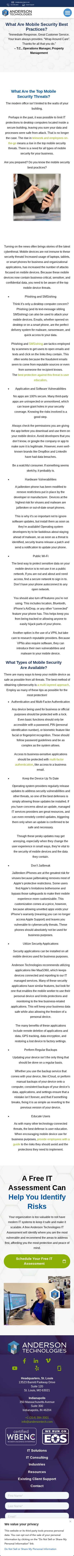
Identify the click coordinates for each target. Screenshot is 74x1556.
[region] (37, 1537)
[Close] (70, 1521)
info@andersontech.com (37, 1421)
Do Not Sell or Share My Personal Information (30, 1549)
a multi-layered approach (53, 684)
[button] (67, 12)
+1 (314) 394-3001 (37, 1417)
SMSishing (36, 343)
